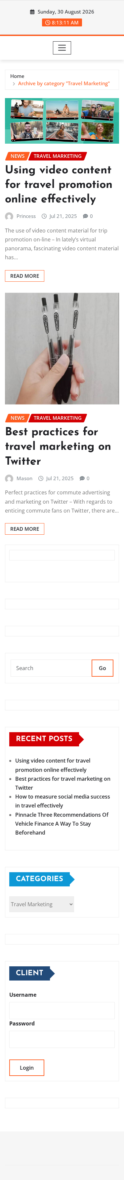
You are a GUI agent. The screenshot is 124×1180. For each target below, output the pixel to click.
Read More (24, 275)
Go (102, 668)
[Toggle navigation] (62, 47)
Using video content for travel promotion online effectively (58, 185)
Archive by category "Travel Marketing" (64, 83)
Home (17, 76)
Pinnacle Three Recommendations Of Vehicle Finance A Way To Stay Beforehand (61, 823)
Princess (26, 216)
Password (22, 1023)
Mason (24, 478)
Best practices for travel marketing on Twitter (58, 447)
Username (22, 994)
